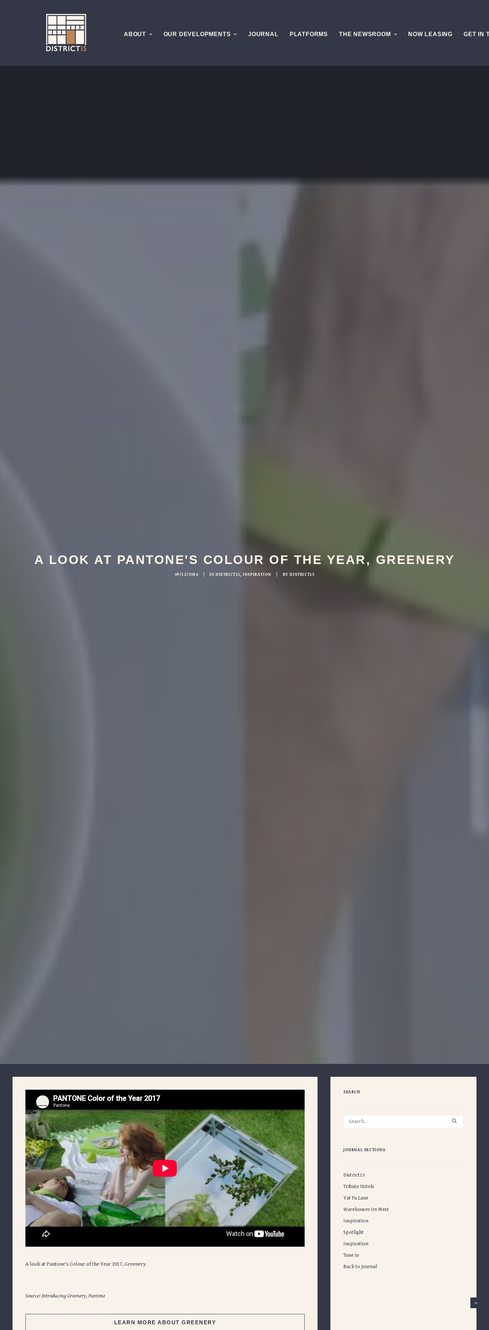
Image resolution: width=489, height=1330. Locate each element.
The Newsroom (365, 34)
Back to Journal (360, 1267)
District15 (228, 574)
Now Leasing (430, 34)
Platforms (309, 34)
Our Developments (197, 34)
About (135, 34)
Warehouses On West (366, 1209)
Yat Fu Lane (355, 1198)
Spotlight (353, 1232)
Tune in (351, 1255)
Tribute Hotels (358, 1186)
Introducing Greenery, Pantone (73, 1296)
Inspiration (257, 574)
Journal (263, 34)
